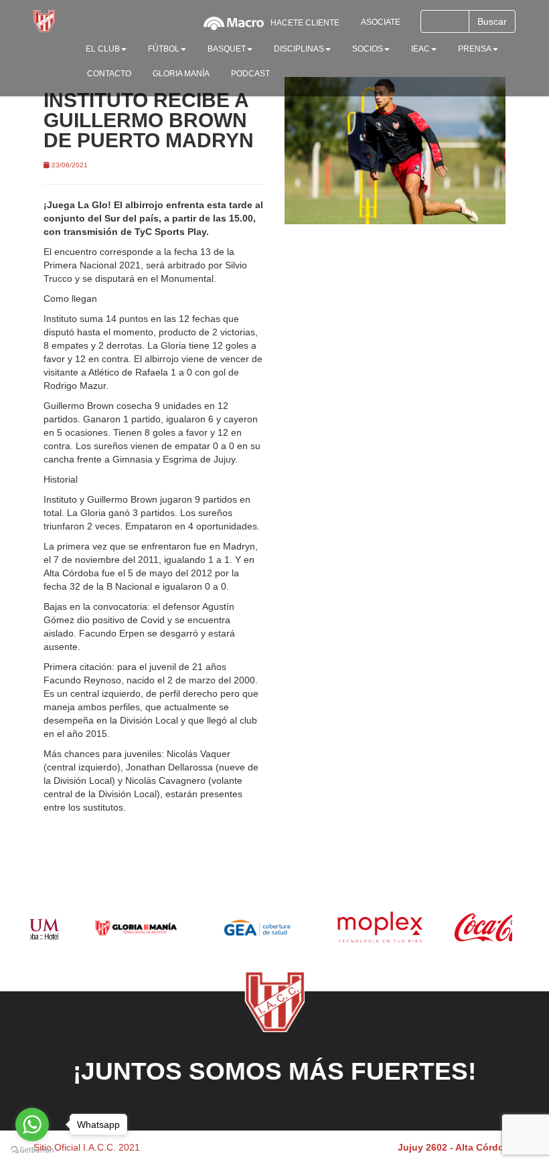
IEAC (420, 49)
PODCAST (250, 73)
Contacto (109, 73)
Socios (367, 49)
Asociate (380, 22)
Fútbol (163, 49)
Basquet (227, 49)
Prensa (474, 49)
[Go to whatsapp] (32, 1124)
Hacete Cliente (304, 22)
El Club (103, 49)
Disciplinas (299, 49)
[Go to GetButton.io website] (32, 1150)
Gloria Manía (181, 73)
